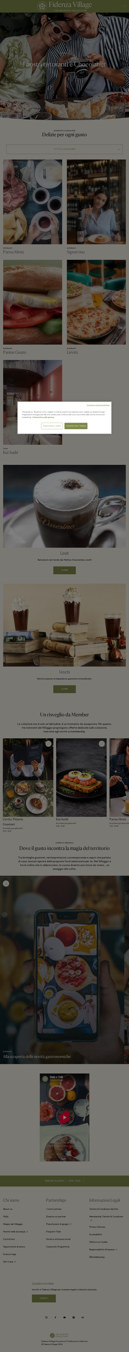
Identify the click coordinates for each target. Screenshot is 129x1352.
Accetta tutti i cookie (76, 426)
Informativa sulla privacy (43, 417)
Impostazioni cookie (52, 426)
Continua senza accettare (98, 405)
